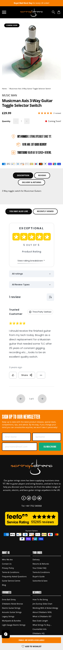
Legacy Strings (8, 616)
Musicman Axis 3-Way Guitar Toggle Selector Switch (30, 88)
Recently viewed (45, 211)
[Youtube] (39, 498)
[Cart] (59, 12)
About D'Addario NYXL (42, 612)
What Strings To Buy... (42, 625)
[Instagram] (34, 498)
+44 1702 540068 (33, 505)
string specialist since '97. (34, 136)
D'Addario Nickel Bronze (12, 604)
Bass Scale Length (40, 621)
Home (4, 88)
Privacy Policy (8, 568)
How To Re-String (40, 599)
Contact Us (6, 564)
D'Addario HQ (39, 633)
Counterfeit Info (40, 629)
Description (23, 175)
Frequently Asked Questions (14, 576)
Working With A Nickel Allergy (45, 608)
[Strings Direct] (31, 12)
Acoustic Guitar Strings (12, 612)
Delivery (36, 559)
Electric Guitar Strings (11, 608)
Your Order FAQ (39, 568)
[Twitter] (29, 498)
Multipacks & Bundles (11, 621)
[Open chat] (6, 634)
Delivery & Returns (31, 182)
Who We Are (7, 559)
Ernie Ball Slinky (9, 599)
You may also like (18, 211)
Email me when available (31, 640)
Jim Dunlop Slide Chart (42, 604)
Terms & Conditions (10, 572)
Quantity (6, 121)
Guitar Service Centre (11, 581)
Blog (4, 585)
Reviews (42, 175)
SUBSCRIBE (50, 446)
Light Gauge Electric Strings (13, 625)
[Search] (53, 12)
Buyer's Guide (39, 576)
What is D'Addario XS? (42, 616)
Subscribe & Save (40, 581)
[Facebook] (24, 498)
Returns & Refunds (41, 564)
